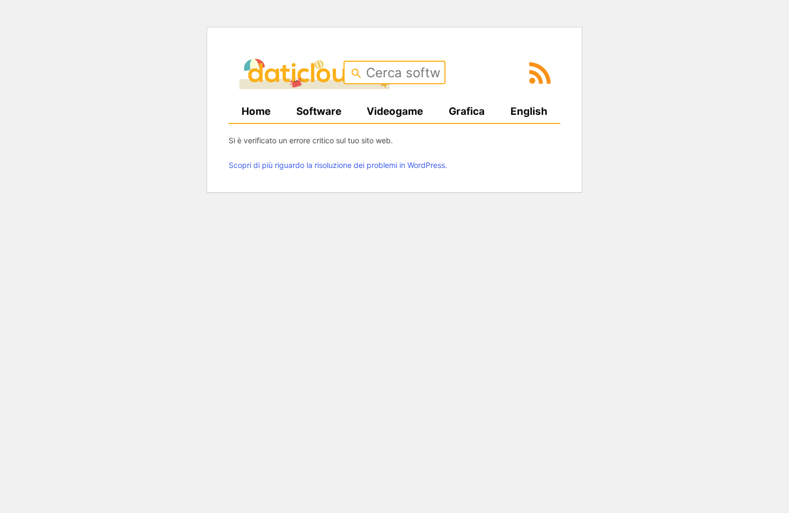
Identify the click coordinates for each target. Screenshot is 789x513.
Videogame (395, 111)
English (528, 111)
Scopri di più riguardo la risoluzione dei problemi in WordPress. (338, 165)
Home (256, 111)
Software (318, 111)
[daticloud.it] (314, 85)
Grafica (467, 111)
